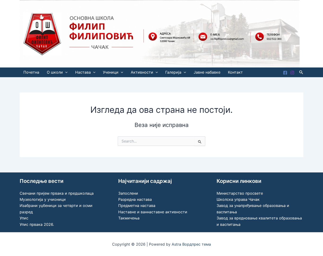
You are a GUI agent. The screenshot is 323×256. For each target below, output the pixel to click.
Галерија (173, 72)
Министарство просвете (240, 193)
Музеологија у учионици (43, 199)
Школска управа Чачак (238, 199)
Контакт (235, 72)
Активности (142, 72)
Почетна (31, 72)
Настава (83, 72)
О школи (55, 72)
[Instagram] (292, 73)
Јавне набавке (207, 72)
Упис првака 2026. (37, 224)
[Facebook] (285, 73)
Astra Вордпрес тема (191, 244)
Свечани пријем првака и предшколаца (57, 193)
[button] (65, 72)
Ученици (110, 72)
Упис (24, 218)
